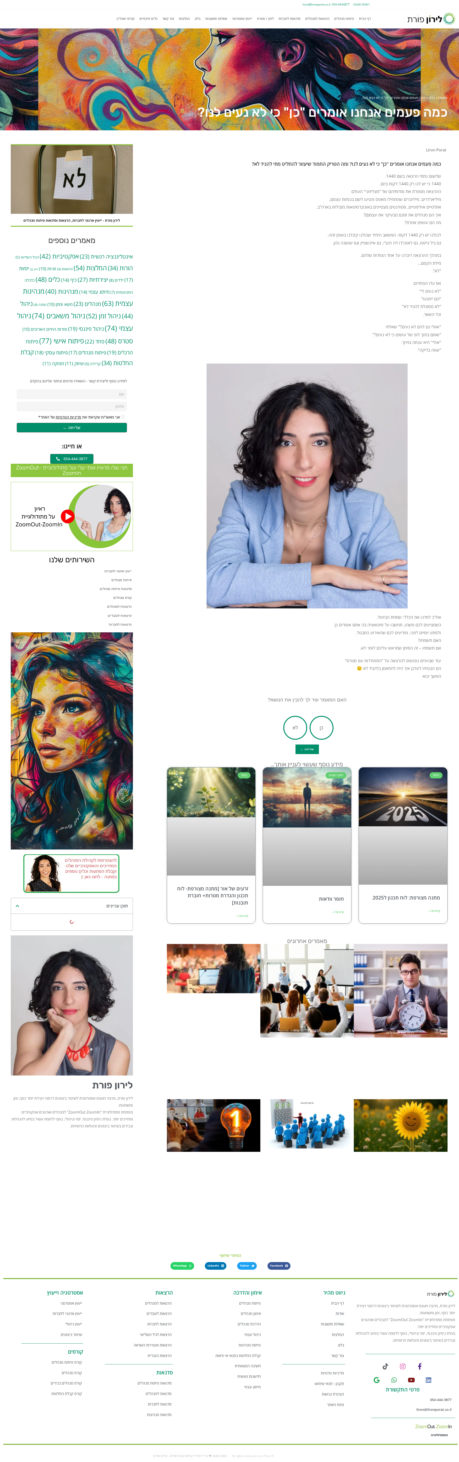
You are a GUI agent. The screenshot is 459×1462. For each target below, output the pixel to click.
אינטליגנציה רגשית (106, 256)
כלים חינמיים (148, 18)
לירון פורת (112, 1085)
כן (321, 727)
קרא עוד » (434, 911)
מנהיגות (61, 291)
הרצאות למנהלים (317, 18)
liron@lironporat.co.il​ (316, 4)
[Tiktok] (385, 1366)
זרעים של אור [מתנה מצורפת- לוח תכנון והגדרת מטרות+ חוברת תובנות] (212, 895)
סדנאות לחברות (290, 18)
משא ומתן (60, 304)
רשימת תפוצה (361, 4)
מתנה (40, 304)
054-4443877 (340, 4)
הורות (120, 268)
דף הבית (365, 18)
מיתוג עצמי (94, 292)
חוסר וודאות (331, 898)
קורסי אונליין (126, 18)
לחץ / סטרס (265, 18)
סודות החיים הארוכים (44, 329)
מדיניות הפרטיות (68, 417)
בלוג (198, 18)
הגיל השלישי (27, 257)
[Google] (376, 1380)
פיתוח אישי (61, 341)
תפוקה (53, 363)
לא (295, 727)
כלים (48, 279)
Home (443, 97)
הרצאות (65, 269)
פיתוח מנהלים (344, 18)
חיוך (34, 269)
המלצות (184, 18)
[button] (17, 906)
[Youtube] (411, 1380)
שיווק (74, 363)
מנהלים (87, 304)
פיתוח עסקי (51, 352)
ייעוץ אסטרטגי (242, 18)
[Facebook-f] (420, 1366)
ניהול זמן (103, 315)
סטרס (119, 341)
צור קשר (168, 18)
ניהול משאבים (58, 315)
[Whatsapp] (394, 1380)
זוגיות (47, 268)
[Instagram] (403, 1366)
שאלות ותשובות (216, 18)
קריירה (93, 363)
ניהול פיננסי (86, 328)
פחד (94, 341)
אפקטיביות (59, 256)
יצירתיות (93, 279)
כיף (69, 280)
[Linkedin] (428, 1380)
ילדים (116, 280)
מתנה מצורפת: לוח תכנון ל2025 (406, 897)
